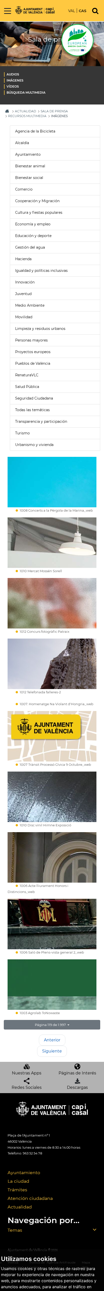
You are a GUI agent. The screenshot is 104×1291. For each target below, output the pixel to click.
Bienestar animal (30, 166)
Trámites (17, 1189)
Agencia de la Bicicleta (35, 131)
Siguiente (52, 1051)
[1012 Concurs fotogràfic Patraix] (52, 603)
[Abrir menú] (7, 11)
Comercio (24, 189)
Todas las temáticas (32, 410)
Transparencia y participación (41, 421)
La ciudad (18, 1181)
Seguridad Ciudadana (34, 398)
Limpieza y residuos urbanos (40, 328)
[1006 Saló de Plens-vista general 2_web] (52, 924)
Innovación (25, 282)
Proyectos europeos (32, 352)
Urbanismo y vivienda (34, 444)
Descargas (77, 1087)
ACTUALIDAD (25, 111)
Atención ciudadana (30, 1198)
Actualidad (20, 1206)
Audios (13, 74)
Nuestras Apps (26, 1073)
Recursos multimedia (27, 116)
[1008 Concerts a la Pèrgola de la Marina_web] (52, 482)
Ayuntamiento (28, 154)
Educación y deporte (33, 235)
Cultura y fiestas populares (38, 212)
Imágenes (15, 80)
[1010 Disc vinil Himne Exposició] (52, 797)
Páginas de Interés (77, 1073)
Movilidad (23, 317)
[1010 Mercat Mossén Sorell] (52, 542)
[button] (52, 1025)
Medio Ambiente (29, 305)
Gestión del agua (30, 247)
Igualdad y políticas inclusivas (41, 270)
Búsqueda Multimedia (26, 92)
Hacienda (23, 259)
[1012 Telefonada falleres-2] (52, 664)
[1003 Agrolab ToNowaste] (52, 984)
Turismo (22, 433)
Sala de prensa (54, 111)
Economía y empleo (32, 224)
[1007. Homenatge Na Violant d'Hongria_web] (52, 700)
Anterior (52, 1040)
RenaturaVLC (26, 375)
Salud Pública (27, 386)
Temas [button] (15, 1230)
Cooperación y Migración (37, 201)
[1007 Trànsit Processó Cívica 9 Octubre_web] (52, 736)
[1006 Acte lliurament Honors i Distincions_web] (52, 857)
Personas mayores (31, 340)
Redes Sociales (27, 1087)
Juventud (23, 294)
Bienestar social (29, 177)
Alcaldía (22, 143)
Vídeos (13, 86)
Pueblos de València (32, 363)
